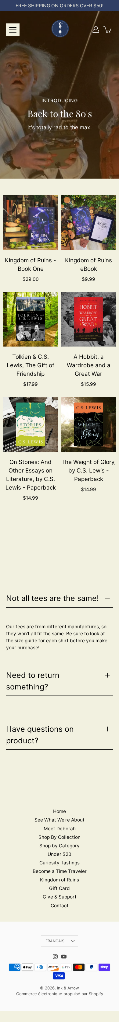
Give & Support (60, 897)
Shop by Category (59, 846)
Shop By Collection (59, 837)
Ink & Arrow (68, 987)
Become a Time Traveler (60, 871)
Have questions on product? (40, 734)
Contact (60, 906)
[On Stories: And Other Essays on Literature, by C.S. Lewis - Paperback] (30, 424)
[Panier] (108, 29)
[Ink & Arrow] (59, 29)
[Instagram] (55, 956)
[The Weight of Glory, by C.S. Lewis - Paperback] (88, 424)
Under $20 (59, 854)
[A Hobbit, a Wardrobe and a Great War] (88, 319)
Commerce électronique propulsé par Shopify (59, 993)
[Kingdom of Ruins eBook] (88, 222)
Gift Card (59, 888)
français (54, 941)
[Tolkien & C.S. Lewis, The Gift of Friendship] (30, 319)
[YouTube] (64, 956)
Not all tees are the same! (52, 598)
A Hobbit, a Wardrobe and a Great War (88, 365)
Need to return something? (33, 681)
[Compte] (96, 29)
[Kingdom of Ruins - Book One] (30, 222)
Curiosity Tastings (59, 863)
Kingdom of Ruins (59, 880)
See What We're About (59, 820)
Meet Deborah (60, 829)
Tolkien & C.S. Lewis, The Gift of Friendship (30, 365)
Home (59, 811)
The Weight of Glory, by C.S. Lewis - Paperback (88, 471)
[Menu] (13, 29)
